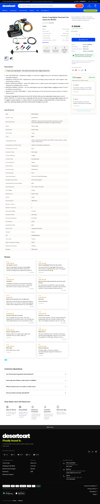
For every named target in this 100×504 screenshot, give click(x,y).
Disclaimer (93, 491)
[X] (92, 451)
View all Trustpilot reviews (83, 110)
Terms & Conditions (90, 486)
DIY (37, 10)
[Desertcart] (9, 6)
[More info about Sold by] (93, 44)
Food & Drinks (23, 10)
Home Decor (13, 10)
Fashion (32, 10)
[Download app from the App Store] (20, 493)
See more (46, 42)
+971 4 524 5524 (70, 479)
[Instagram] (89, 451)
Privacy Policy (92, 489)
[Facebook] (96, 451)
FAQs (95, 494)
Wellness (5, 10)
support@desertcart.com (73, 472)
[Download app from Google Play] (8, 493)
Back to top (50, 427)
